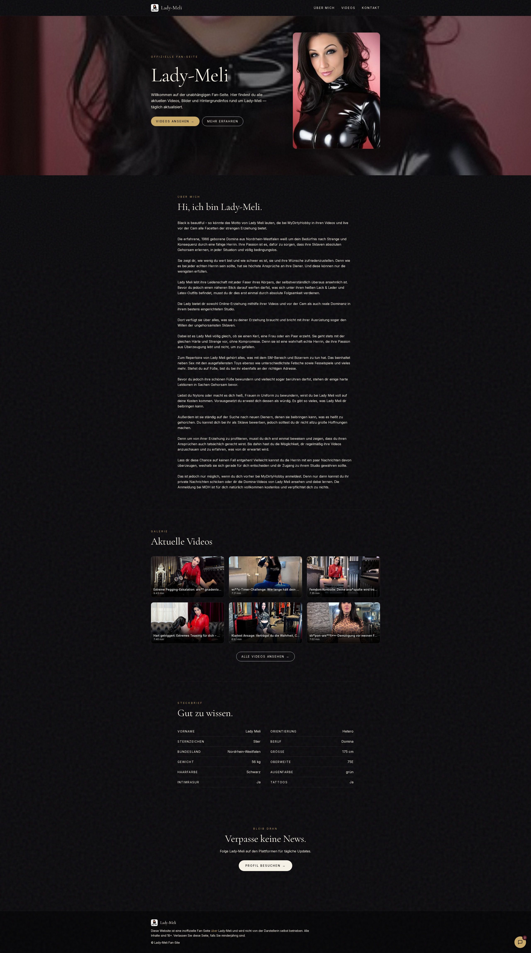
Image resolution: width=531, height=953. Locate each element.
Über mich (324, 8)
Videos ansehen (175, 121)
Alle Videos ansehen (265, 656)
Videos (348, 8)
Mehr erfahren (222, 121)
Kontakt (371, 8)
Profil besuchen (265, 865)
